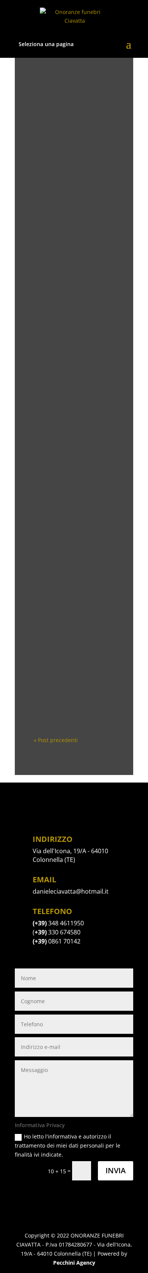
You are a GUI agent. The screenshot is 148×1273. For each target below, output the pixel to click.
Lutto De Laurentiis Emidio (74, 565)
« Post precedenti (56, 740)
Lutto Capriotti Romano (74, 502)
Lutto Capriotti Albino (74, 696)
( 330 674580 (56, 932)
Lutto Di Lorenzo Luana (74, 109)
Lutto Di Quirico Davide (74, 440)
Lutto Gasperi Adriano (74, 303)
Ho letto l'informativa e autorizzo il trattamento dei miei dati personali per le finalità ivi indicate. (67, 1145)
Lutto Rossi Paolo (74, 168)
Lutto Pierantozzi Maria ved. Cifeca (74, 637)
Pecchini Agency (74, 1262)
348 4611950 (66, 923)
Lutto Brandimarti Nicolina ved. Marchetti (74, 380)
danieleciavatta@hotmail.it (71, 891)
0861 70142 (56, 941)
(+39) (40, 923)
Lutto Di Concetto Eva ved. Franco (74, 243)
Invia (115, 1170)
